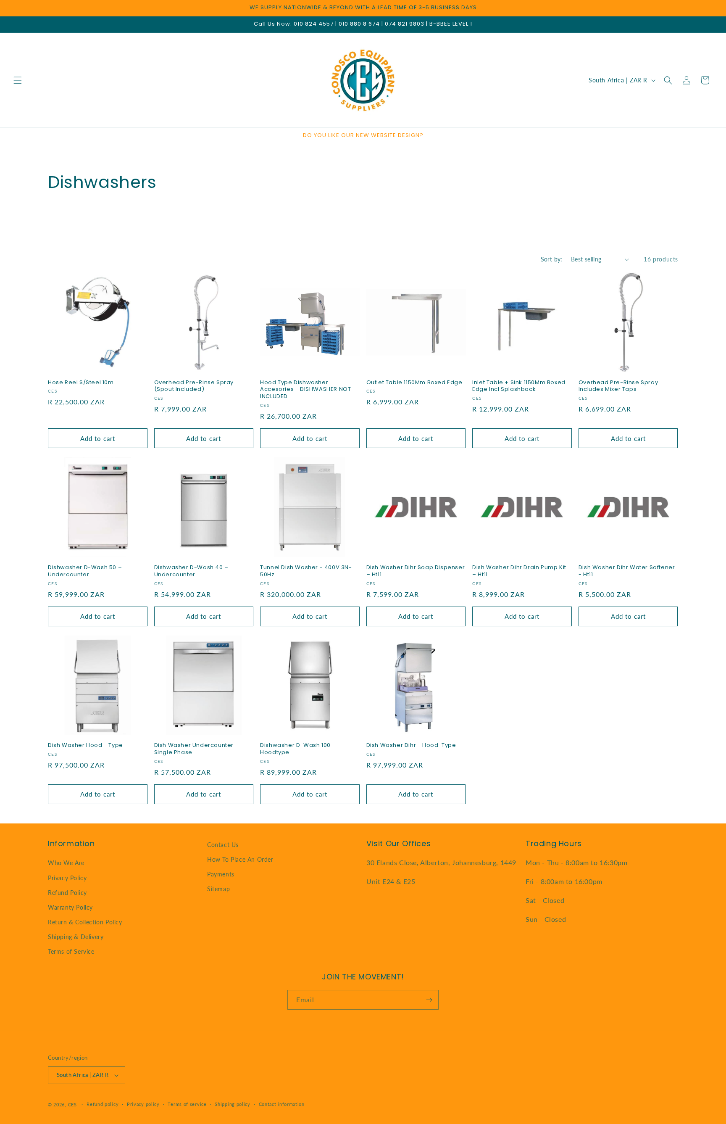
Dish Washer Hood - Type (85, 745)
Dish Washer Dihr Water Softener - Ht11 (627, 571)
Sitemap (218, 889)
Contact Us (223, 844)
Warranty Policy (70, 907)
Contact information (282, 1104)
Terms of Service (71, 951)
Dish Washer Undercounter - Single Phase (196, 749)
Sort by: (552, 259)
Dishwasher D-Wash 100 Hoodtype (295, 749)
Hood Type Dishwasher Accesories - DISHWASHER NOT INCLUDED (305, 390)
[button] (17, 80)
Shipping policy (232, 1104)
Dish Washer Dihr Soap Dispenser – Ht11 (415, 571)
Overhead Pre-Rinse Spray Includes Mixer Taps (618, 386)
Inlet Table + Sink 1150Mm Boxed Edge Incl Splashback (519, 386)
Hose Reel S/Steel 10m (81, 382)
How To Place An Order (240, 859)
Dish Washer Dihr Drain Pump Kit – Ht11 (519, 571)
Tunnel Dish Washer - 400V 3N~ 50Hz (306, 571)
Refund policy (102, 1104)
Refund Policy (67, 892)
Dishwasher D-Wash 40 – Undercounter (191, 571)
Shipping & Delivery (75, 936)
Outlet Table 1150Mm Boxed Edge (414, 382)
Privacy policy (143, 1104)
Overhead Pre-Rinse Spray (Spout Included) (194, 386)
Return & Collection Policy (85, 922)
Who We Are (66, 862)
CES (72, 1104)
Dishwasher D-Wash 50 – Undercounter (85, 571)
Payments (220, 874)
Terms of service (187, 1104)
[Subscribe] (429, 1000)
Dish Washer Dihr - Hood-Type (411, 745)
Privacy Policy (67, 877)
